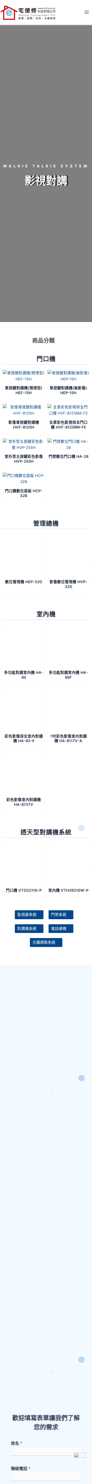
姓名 (16, 1443)
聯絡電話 (20, 1468)
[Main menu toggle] (86, 12)
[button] (46, 341)
